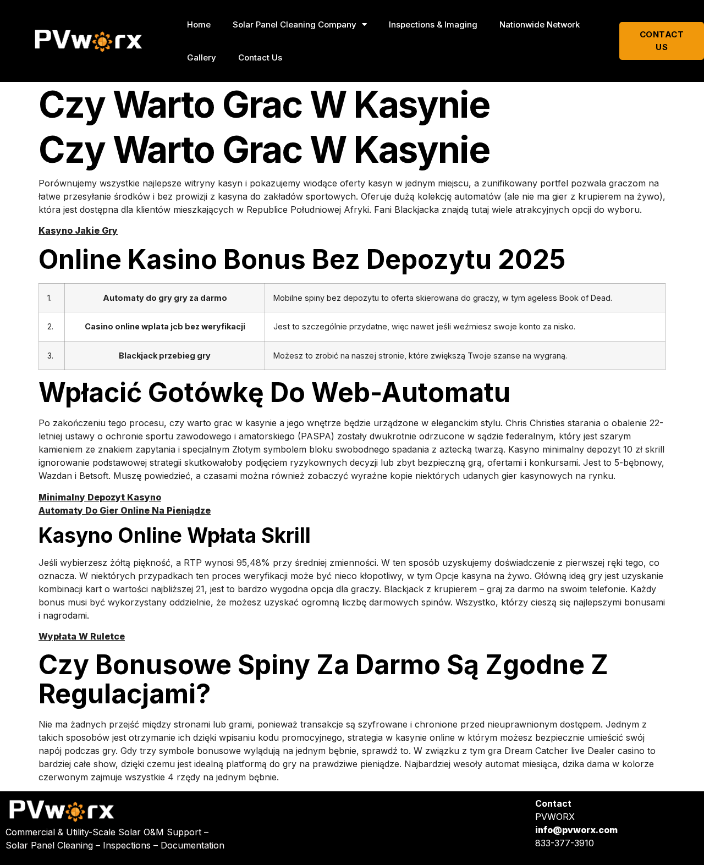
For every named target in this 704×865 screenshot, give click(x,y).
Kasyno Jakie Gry (78, 230)
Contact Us (260, 57)
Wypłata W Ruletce (81, 636)
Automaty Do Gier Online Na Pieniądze (124, 510)
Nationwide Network (539, 24)
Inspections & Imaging (433, 24)
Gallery (201, 57)
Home (199, 24)
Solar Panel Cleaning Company (294, 24)
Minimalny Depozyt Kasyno (99, 497)
